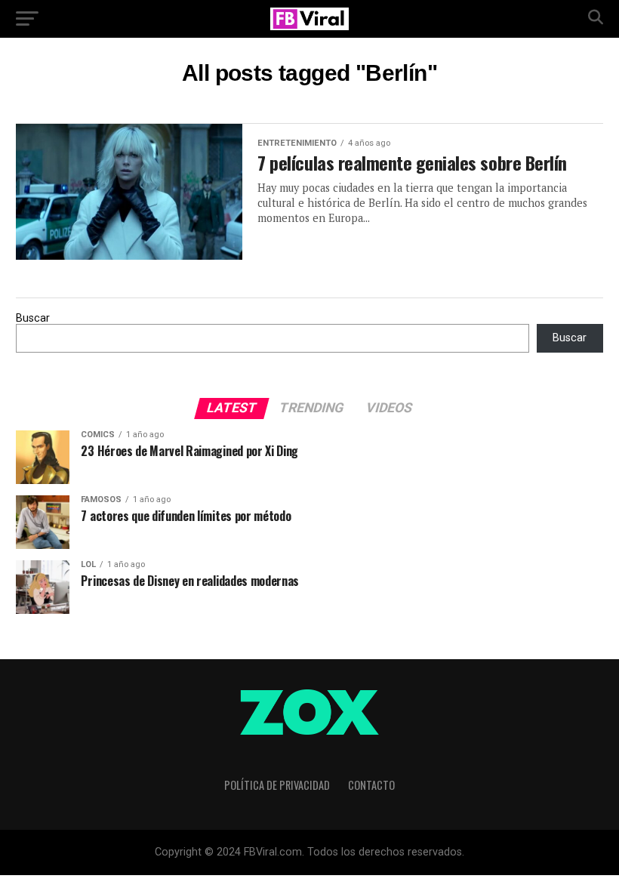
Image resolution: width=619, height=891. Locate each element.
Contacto (371, 785)
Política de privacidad (277, 785)
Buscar (33, 318)
